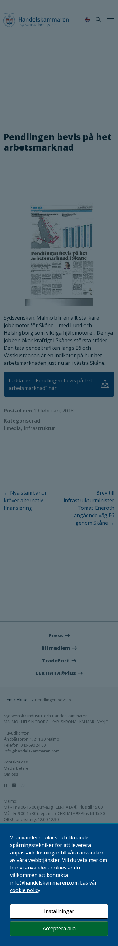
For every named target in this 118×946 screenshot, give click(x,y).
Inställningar (59, 911)
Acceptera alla (59, 928)
